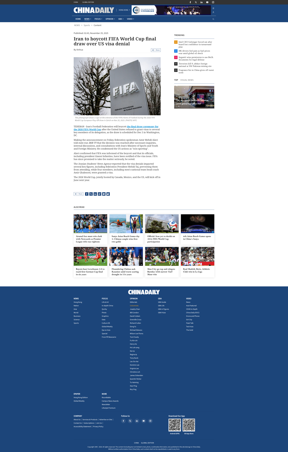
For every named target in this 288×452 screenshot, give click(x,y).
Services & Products (89, 419)
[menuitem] (123, 10)
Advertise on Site (105, 419)
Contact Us (78, 423)
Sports (87, 25)
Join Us (99, 423)
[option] (194, 97)
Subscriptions (89, 423)
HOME (78, 19)
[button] (177, 106)
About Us (77, 419)
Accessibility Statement (82, 426)
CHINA (76, 2)
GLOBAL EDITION (88, 2)
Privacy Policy (98, 426)
